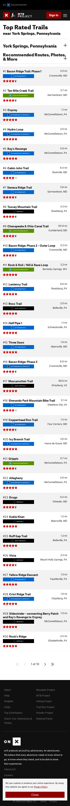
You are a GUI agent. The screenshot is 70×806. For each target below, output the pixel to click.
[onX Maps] (12, 744)
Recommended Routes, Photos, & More (34, 56)
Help (6, 695)
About (7, 689)
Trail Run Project (45, 707)
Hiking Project (44, 701)
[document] (35, 789)
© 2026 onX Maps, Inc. (25, 801)
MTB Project (43, 695)
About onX (10, 769)
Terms (43, 801)
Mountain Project (45, 689)
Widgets (8, 701)
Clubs (7, 707)
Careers (8, 775)
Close (35, 794)
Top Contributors (13, 712)
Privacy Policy (40, 787)
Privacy (53, 801)
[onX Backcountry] (15, 5)
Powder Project (44, 712)
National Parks (44, 718)
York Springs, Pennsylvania (30, 45)
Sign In (53, 15)
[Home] (19, 15)
